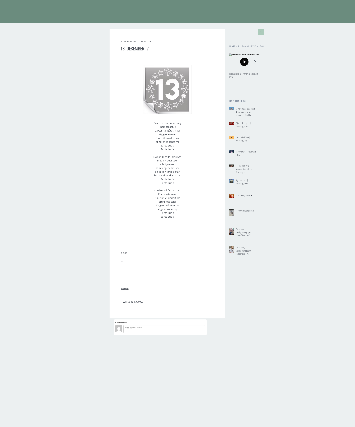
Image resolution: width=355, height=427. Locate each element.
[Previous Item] (234, 62)
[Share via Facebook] (122, 262)
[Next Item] (254, 62)
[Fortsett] (261, 32)
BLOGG (124, 253)
